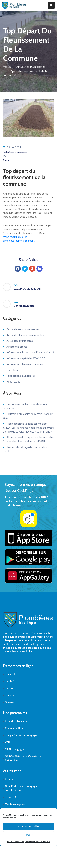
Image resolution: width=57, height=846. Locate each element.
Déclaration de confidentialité (37, 841)
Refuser (28, 834)
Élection (9, 688)
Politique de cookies (15, 841)
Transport (10, 695)
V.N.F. (8, 742)
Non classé (12, 370)
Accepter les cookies (28, 826)
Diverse (9, 702)
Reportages (13, 381)
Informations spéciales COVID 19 (25, 358)
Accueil (7, 67)
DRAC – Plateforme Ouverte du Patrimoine (23, 758)
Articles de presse (16, 347)
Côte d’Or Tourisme (16, 721)
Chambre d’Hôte (14, 728)
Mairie (6, 160)
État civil (10, 674)
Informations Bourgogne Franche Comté (30, 352)
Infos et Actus (13, 797)
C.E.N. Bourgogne (14, 749)
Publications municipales (20, 376)
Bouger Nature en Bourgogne (21, 735)
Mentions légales (15, 804)
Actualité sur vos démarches (23, 329)
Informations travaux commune (24, 364)
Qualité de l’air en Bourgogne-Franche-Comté (22, 788)
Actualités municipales (30, 67)
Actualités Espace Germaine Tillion (26, 335)
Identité (9, 681)
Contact (9, 779)
